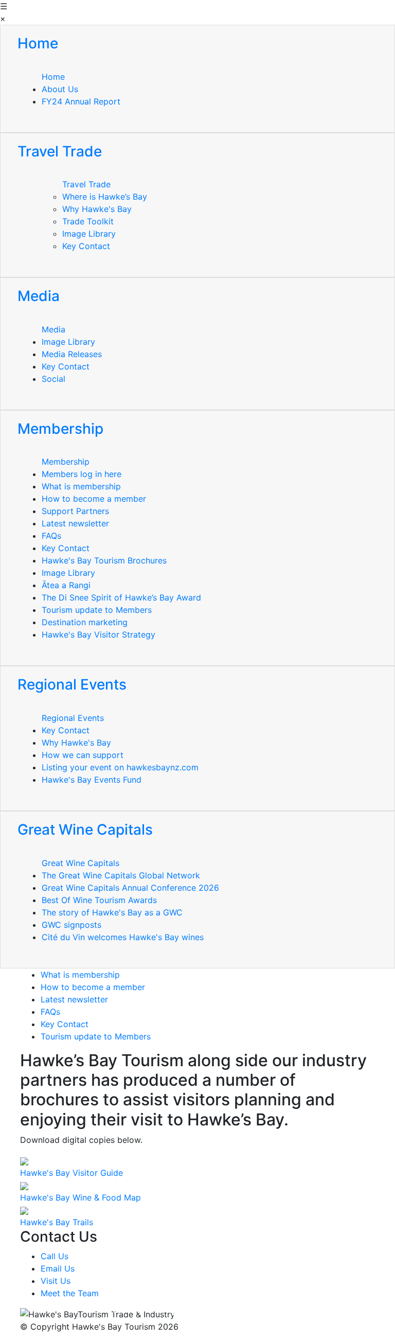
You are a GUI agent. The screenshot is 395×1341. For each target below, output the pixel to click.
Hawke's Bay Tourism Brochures (104, 560)
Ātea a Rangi (66, 585)
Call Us (54, 1256)
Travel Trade (86, 184)
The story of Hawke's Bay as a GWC (112, 912)
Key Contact (86, 246)
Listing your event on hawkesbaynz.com (120, 767)
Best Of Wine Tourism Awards (99, 900)
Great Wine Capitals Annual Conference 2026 (130, 888)
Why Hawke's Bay (97, 209)
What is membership (81, 486)
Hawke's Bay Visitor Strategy (98, 634)
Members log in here (81, 474)
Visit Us (55, 1281)
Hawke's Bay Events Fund (91, 779)
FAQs (51, 536)
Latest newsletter (75, 523)
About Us (60, 89)
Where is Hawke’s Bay (104, 196)
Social (53, 379)
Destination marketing (85, 622)
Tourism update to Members (97, 610)
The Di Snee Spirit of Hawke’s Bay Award (121, 597)
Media (53, 329)
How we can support (82, 755)
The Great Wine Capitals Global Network (121, 875)
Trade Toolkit (88, 221)
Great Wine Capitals (80, 863)
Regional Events (73, 718)
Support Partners (75, 511)
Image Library (89, 233)
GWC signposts (71, 925)
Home (53, 77)
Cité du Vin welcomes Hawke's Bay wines (123, 937)
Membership (65, 461)
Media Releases (72, 354)
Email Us (58, 1268)
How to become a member (94, 498)
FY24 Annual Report (81, 101)
